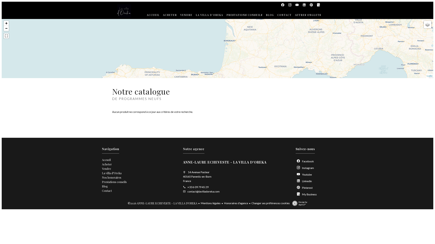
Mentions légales (211, 203)
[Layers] (427, 24)
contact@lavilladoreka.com (203, 191)
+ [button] (6, 23)
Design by (303, 203)
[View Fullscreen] (6, 35)
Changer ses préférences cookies (270, 203)
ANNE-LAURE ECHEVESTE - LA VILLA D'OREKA (224, 162)
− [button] (6, 28)
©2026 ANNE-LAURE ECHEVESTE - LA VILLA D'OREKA (162, 203)
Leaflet (429, 76)
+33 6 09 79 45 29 (197, 187)
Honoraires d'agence (236, 203)
